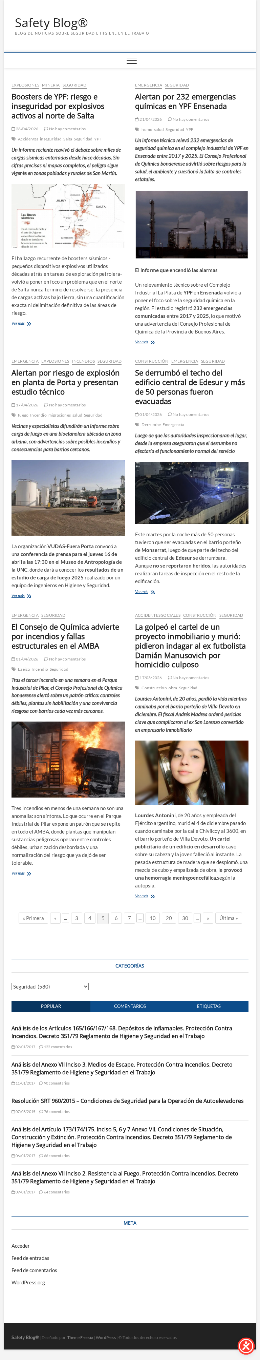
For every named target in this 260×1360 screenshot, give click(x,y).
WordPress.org (28, 1282)
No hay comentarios (67, 128)
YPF (98, 138)
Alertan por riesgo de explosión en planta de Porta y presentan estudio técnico (66, 382)
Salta (67, 138)
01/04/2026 (150, 414)
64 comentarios (56, 1192)
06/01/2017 (25, 1155)
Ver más (18, 323)
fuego (23, 415)
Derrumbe (151, 424)
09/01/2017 (25, 1192)
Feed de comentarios (34, 1270)
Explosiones (25, 85)
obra (173, 687)
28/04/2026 (26, 128)
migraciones (59, 415)
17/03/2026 (150, 677)
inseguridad (51, 138)
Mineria (51, 85)
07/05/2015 (25, 1111)
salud (159, 129)
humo (147, 129)
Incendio (38, 415)
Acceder (21, 1246)
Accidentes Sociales (157, 615)
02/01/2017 (25, 1047)
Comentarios (130, 1006)
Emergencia (148, 85)
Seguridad (75, 85)
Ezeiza (24, 669)
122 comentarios (57, 1047)
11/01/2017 (25, 1083)
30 (185, 918)
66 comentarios (56, 1155)
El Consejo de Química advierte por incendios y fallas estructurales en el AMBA (65, 636)
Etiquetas (209, 1006)
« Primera (33, 918)
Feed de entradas (30, 1258)
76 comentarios (56, 1111)
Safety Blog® (51, 22)
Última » (228, 918)
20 (169, 918)
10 (153, 918)
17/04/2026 (26, 404)
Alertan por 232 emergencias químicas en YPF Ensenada (185, 101)
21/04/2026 (150, 119)
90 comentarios (56, 1083)
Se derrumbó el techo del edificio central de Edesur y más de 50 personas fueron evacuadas (190, 386)
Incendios (83, 361)
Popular (51, 1006)
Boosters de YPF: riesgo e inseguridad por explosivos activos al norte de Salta (58, 105)
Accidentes (28, 138)
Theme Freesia (80, 1337)
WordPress (106, 1337)
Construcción (151, 361)
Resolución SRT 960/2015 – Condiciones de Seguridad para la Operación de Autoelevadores (128, 1101)
